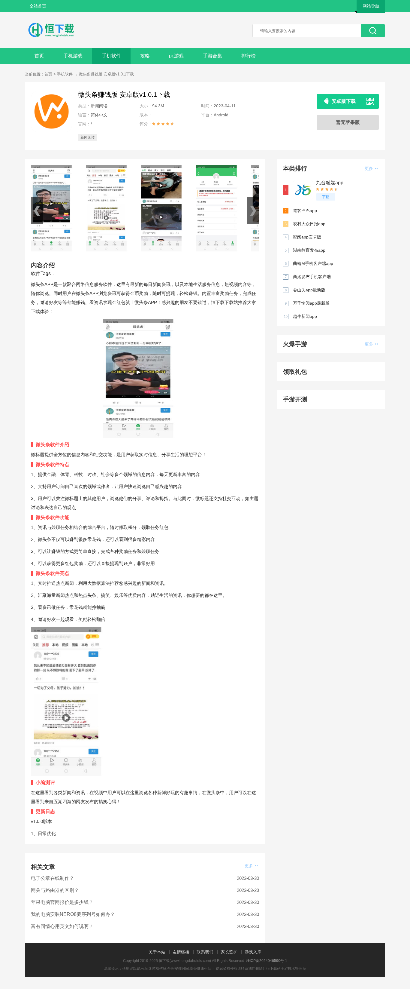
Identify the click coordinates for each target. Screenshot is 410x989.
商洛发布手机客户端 (312, 276)
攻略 (145, 55)
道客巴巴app (305, 210)
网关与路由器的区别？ (55, 890)
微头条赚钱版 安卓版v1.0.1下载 (106, 74)
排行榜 (248, 55)
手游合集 (212, 55)
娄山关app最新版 (309, 289)
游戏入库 (253, 952)
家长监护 (229, 952)
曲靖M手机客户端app (313, 263)
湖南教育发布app (309, 250)
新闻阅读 (87, 137)
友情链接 (181, 952)
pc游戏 (176, 55)
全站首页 (37, 6)
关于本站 (157, 952)
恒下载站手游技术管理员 (286, 968)
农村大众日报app (309, 223)
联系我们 (205, 952)
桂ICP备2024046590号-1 (266, 961)
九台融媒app (329, 182)
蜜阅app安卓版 (307, 237)
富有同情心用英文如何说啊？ (62, 926)
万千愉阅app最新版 (311, 303)
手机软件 (111, 55)
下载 (325, 197)
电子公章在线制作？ (52, 878)
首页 (39, 55)
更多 (249, 865)
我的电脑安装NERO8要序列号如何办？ (73, 914)
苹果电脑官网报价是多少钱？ (62, 902)
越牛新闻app (305, 316)
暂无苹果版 (348, 122)
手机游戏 (73, 55)
